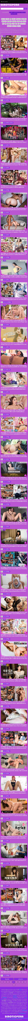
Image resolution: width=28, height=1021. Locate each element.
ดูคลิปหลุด (24, 1010)
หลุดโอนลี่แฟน (23, 18)
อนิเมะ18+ (3, 18)
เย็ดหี (8, 23)
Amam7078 (14, 26)
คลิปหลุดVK (14, 21)
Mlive (3, 23)
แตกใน (13, 23)
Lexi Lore (19, 26)
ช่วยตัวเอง (13, 18)
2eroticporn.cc (22, 1013)
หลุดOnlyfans (4, 21)
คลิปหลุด (5, 997)
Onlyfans (24, 21)
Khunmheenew (23, 23)
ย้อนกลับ (7, 979)
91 (14, 985)
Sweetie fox (9, 26)
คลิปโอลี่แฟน (9, 21)
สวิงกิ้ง (10, 23)
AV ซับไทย (7, 18)
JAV (21, 21)
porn (4, 55)
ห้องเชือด (18, 21)
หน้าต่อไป (20, 979)
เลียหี (5, 23)
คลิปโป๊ (14, 996)
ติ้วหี (10, 18)
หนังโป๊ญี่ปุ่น (8, 55)
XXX (20, 989)
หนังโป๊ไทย (7, 100)
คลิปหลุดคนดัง (18, 18)
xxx (6, 302)
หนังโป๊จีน (7, 145)
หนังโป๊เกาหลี (8, 369)
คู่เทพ (16, 23)
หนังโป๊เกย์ (11, 122)
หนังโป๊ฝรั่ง (7, 77)
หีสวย (18, 23)
